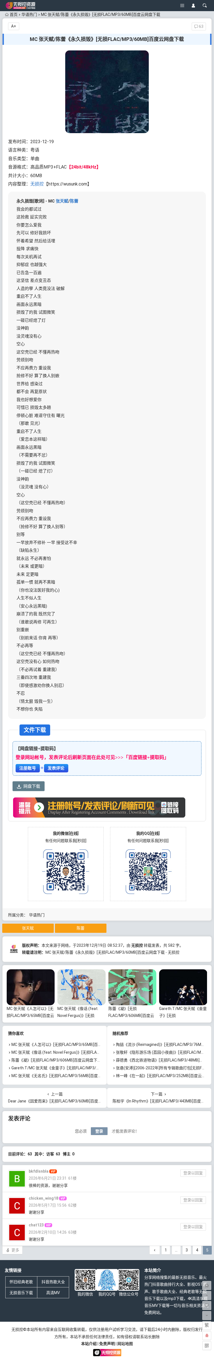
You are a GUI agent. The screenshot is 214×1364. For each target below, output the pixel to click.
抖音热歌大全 (53, 1282)
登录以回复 (193, 1173)
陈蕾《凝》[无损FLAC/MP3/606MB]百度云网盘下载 (131, 1015)
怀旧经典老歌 (21, 1282)
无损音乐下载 (21, 1292)
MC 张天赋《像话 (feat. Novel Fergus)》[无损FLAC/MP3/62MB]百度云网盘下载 (80, 1052)
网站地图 (125, 1343)
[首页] (206, 1285)
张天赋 (62, 201)
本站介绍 (89, 1343)
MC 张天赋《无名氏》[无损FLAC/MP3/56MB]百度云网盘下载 (64, 1075)
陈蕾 (74, 201)
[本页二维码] (206, 1345)
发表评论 (56, 768)
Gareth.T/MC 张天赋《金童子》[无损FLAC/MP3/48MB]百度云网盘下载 (73, 1068)
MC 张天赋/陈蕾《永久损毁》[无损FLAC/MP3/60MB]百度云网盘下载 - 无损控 (112, 952)
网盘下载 (31, 786)
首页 (14, 14)
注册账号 (27, 768)
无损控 (37, 184)
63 (200, 26)
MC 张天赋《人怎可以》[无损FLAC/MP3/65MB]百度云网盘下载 (30, 1015)
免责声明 (107, 1343)
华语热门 (29, 14)
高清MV (53, 1292)
